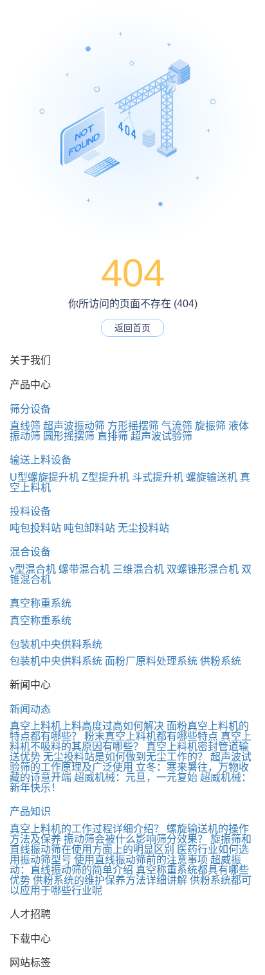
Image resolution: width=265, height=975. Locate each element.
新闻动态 (30, 709)
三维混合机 (138, 569)
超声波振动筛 (74, 425)
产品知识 (30, 811)
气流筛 (176, 425)
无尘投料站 (143, 528)
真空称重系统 (40, 603)
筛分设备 (30, 409)
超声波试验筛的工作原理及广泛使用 (130, 762)
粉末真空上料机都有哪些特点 (151, 736)
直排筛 (112, 436)
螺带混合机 (84, 569)
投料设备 (30, 511)
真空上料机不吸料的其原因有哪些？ (130, 741)
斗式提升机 (157, 477)
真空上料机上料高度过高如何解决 (87, 725)
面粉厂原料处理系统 (151, 661)
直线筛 (25, 425)
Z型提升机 (105, 477)
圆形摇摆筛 (69, 436)
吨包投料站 (35, 528)
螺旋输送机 (211, 477)
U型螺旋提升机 (44, 477)
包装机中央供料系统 (56, 644)
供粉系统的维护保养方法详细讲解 (110, 880)
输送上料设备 (40, 459)
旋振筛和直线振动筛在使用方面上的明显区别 (130, 844)
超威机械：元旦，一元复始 (135, 777)
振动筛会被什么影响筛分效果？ (136, 839)
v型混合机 (33, 569)
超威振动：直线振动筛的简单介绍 (125, 864)
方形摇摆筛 (133, 425)
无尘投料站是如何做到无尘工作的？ (125, 756)
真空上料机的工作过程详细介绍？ (87, 828)
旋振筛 (210, 425)
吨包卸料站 (89, 528)
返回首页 (132, 328)
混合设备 (30, 551)
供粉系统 (220, 661)
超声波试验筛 (161, 436)
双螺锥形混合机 (203, 569)
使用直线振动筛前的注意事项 (141, 859)
